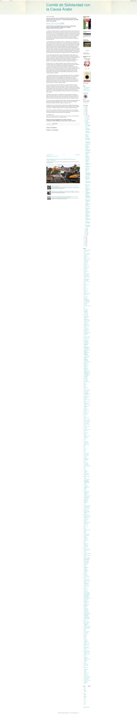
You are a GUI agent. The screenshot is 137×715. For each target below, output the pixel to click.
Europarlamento (86, 412)
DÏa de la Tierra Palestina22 (86, 368)
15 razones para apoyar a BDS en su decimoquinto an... (88, 182)
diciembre (86, 115)
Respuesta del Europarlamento (86, 616)
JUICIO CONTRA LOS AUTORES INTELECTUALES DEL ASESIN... (87, 173)
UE (84, 666)
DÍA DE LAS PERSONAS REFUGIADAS (86, 360)
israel (85, 452)
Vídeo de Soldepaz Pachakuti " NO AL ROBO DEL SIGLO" (87, 200)
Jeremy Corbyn (86, 455)
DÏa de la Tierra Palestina (86, 365)
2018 (85, 237)
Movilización (86, 523)
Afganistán (85, 256)
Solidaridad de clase (87, 643)
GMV (84, 431)
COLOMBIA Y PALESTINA (86, 312)
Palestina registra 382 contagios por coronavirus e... (87, 139)
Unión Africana (86, 667)
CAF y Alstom (86, 297)
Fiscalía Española (86, 417)
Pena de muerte (86, 560)
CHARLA (85, 304)
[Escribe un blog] (53, 123)
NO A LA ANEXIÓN (87, 206)
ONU (84, 541)
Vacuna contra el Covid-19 (86, 673)
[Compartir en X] (54, 123)
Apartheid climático (87, 267)
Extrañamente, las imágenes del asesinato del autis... (87, 178)
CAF (84, 295)
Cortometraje (86, 334)
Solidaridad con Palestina (86, 642)
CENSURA (85, 303)
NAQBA (85, 533)
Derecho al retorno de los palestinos (87, 350)
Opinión (85, 542)
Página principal (86, 88)
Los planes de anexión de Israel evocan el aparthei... (88, 209)
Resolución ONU (86, 612)
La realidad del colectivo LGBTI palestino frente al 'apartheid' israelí (86, 481)
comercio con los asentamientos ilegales (86, 317)
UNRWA (85, 670)
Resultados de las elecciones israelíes (87, 617)
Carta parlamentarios (87, 301)
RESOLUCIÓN (86, 611)
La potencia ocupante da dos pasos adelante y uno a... (88, 219)
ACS (84, 252)
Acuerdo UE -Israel (87, 253)
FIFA (84, 415)
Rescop (85, 607)
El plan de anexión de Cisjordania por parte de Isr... (87, 226)
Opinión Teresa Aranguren (86, 544)
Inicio (64, 154)
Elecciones (85, 395)
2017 (85, 238)
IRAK (85, 445)
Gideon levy (85, 430)
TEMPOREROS (87, 176)
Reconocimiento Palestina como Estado (87, 597)
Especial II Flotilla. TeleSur (85, 691)
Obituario (85, 536)
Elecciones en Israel (87, 396)
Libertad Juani (86, 498)
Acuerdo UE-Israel (86, 254)
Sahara (85, 629)
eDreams (85, 384)
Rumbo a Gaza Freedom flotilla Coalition (86, 624)
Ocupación (85, 539)
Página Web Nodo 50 (87, 87)
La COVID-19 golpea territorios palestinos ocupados (88, 204)
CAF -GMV (85, 296)
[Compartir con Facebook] (55, 123)
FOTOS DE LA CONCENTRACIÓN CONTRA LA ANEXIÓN (87, 192)
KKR (84, 467)
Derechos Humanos (52, 124)
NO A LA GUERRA (86, 534)
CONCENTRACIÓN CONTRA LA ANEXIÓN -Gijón (88, 212)
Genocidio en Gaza (87, 429)
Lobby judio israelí (86, 507)
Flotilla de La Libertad (87, 419)
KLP (84, 468)
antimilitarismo (86, 261)
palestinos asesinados (87, 553)
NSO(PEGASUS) (86, 535)
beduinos (85, 283)
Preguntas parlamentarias (86, 571)
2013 (85, 243)
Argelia (85, 270)
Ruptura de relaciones (87, 627)
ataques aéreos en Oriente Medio (86, 280)
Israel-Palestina (86, 454)
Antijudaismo (86, 260)
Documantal (86, 379)
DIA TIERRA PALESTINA (85, 377)
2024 (85, 109)
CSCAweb (85, 688)
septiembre (86, 119)
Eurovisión (85, 413)
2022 (85, 111)
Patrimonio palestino (87, 555)
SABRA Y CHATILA (87, 628)
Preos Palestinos (86, 575)
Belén (85, 285)
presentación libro (86, 576)
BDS (84, 282)
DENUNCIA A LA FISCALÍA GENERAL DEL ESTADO (87, 348)
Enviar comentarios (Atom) (54, 156)
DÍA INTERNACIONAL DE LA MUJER (87, 375)
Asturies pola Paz (86, 278)
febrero (86, 233)
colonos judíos (86, 315)
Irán (84, 447)
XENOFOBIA (86, 682)
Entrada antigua (77, 154)
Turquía (85, 663)
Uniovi (85, 668)
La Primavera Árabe (87, 479)
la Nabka (85, 478)
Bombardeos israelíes (87, 293)
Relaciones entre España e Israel (86, 602)
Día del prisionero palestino (86, 370)
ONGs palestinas (86, 540)
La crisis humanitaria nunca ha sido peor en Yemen (87, 128)
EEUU (85, 385)
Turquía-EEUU (86, 664)
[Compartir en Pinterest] (56, 123)
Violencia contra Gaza (87, 680)
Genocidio (85, 428)
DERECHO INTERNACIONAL (86, 352)
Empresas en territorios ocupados (87, 403)
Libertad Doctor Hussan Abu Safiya (87, 497)
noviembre (86, 116)
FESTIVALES (86, 414)
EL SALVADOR (86, 392)
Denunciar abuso (86, 707)
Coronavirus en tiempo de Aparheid (87, 333)
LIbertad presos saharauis (86, 494)
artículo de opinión (86, 273)
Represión (85, 603)
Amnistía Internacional (87, 259)
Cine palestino (86, 309)
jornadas (85, 457)
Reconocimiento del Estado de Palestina (87, 594)
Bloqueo (85, 290)
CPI (84, 335)
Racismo (85, 589)
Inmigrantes (85, 443)
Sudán (85, 646)
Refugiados (85, 600)
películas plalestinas (87, 557)
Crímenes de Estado (87, 336)
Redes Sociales (86, 599)
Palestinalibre (85, 696)
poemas (85, 565)
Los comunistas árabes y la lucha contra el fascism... (88, 153)
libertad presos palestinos (86, 500)
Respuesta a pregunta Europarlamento (87, 614)
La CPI (85, 469)
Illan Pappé (85, 441)
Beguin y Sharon (86, 284)
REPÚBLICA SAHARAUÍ (86, 606)
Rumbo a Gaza (86, 621)
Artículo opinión (86, 274)
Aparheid (85, 263)
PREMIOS (85, 574)
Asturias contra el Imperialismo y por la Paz (87, 276)
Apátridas (85, 268)
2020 (85, 114)
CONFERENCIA (86, 328)
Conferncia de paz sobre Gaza (86, 330)
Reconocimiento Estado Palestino (86, 596)
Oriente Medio (86, 546)
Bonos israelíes (86, 294)
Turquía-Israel (86, 665)
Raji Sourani (86, 591)
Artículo (85, 272)
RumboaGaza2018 (87, 626)
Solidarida (85, 639)
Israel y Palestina (86, 453)
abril (85, 230)
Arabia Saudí (86, 269)
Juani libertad (86, 462)
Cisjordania (85, 310)
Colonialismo (86, 313)
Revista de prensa (86, 89)
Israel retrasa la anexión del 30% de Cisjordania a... (88, 222)
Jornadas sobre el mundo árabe (86, 459)
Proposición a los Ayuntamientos (86, 583)
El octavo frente (86, 391)
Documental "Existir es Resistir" (87, 167)
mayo (86, 229)
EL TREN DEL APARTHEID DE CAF (87, 393)
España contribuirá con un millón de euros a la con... (87, 125)
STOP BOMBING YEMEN (87, 123)
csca (85, 99)
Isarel (85, 451)
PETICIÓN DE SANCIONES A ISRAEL (87, 147)
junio (86, 228)
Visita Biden (85, 681)
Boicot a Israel (86, 291)
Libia (84, 503)
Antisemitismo (86, 262)
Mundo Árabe (86, 526)
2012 (85, 244)
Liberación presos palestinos (86, 492)
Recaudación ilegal (87, 592)
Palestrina (85, 554)
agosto (86, 120)
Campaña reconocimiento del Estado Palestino (87, 300)
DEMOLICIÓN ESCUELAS (86, 344)
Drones (85, 383)
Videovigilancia (86, 679)
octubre (86, 117)
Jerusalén (85, 456)
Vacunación (85, 674)
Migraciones (86, 520)
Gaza (85, 425)
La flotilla (85, 470)
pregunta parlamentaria (86, 569)
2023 (85, 110)
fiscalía (85, 416)
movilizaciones (86, 524)
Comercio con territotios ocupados (87, 319)
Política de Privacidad (87, 90)
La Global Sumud (86, 473)
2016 (85, 239)
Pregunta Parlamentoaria (86, 567)
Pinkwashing (86, 563)
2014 (85, 242)
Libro (85, 504)
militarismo (85, 521)
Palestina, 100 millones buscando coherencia (87, 135)
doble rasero (86, 378)
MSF (84, 525)
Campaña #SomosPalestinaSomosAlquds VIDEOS (87, 189)
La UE (85, 483)
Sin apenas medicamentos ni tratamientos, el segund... (88, 164)
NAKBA (85, 532)
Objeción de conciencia (86, 538)
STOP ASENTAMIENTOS (86, 644)
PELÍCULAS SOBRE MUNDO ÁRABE (87, 559)
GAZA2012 (85, 427)
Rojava (85, 620)
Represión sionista (86, 604)
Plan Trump (85, 564)
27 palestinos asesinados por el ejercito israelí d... (87, 132)
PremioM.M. (85, 573)
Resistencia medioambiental (86, 610)
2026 (85, 106)
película (85, 556)
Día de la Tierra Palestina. (86, 367)
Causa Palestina (86, 302)
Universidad (86, 669)
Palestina (85, 552)
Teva (84, 656)
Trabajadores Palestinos (86, 657)
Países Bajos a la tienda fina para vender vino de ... (88, 150)
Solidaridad (85, 640)
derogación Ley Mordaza (86, 357)
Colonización (86, 314)
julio (85, 121)
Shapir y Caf (86, 633)
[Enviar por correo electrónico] (52, 123)
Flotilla (85, 418)
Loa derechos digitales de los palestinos (87, 506)
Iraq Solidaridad (85, 694)
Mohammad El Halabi (87, 522)
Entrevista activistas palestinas (87, 406)
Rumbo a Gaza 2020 (87, 622)
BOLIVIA (85, 292)
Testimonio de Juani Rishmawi (88, 145)
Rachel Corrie (86, 588)
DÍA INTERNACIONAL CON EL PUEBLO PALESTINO (87, 373)
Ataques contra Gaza (87, 281)
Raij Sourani (86, 590)
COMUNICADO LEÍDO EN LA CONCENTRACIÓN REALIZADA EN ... (87, 197)
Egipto (85, 386)
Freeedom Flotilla (86, 424)
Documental (86, 380)
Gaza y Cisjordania (87, 426)
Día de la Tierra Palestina (86, 363)
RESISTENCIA (86, 608)
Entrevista (85, 404)
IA (84, 440)
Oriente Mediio (86, 545)
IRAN (85, 446)
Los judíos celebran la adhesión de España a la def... (88, 142)
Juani (85, 461)
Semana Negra (86, 632)
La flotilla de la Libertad (86, 472)
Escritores (85, 407)
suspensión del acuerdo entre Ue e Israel (87, 648)
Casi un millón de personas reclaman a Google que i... (87, 160)
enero (86, 234)
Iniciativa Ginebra (86, 442)
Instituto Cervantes (86, 444)
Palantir (85, 551)
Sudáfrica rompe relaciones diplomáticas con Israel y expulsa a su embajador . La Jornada (64, 191)
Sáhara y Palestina (87, 631)
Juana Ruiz (85, 460)
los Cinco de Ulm (86, 508)
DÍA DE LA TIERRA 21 (87, 361)
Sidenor (85, 634)
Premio (85, 572)
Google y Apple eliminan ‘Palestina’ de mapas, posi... (87, 156)
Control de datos (86, 331)
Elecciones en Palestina (86, 398)
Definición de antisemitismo (86, 341)
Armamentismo (86, 271)
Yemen (85, 683)
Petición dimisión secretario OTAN (86, 562)
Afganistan (85, 255)
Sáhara (85, 630)
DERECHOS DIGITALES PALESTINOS (86, 354)
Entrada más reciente (50, 154)
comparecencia (86, 322)
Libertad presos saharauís (86, 502)
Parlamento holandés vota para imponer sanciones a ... (87, 215)
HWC (85, 439)
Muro (85, 527)
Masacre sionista (86, 516)
